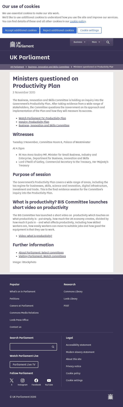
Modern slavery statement (80, 352)
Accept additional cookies (21, 30)
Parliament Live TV (24, 364)
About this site (73, 359)
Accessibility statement (78, 344)
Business (78, 42)
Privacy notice (73, 366)
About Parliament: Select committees (41, 252)
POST (66, 305)
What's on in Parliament (22, 291)
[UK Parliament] (22, 44)
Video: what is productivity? (35, 236)
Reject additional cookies (58, 30)
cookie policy (78, 21)
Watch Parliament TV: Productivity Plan (42, 118)
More (94, 42)
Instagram (22, 385)
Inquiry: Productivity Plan (34, 121)
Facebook (36, 385)
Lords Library (70, 298)
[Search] (108, 42)
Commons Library (73, 291)
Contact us (15, 327)
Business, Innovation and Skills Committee (48, 67)
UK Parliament (30, 57)
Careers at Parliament (21, 305)
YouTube (49, 385)
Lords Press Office (19, 320)
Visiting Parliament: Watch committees (42, 256)
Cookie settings (89, 30)
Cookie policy (73, 373)
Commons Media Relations (24, 312)
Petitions (14, 298)
